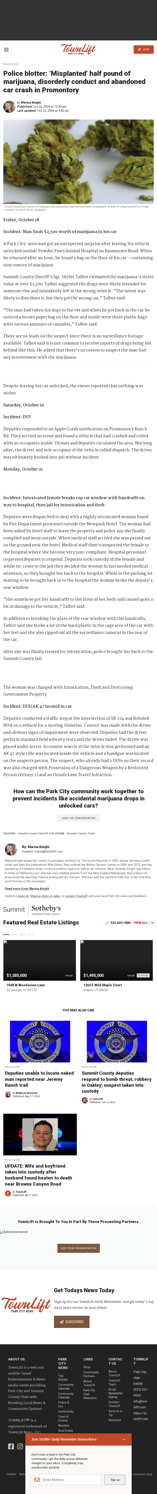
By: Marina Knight (35, 847)
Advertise (115, 1420)
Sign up (115, 1479)
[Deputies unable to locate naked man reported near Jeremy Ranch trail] (40, 1041)
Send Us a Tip (115, 1413)
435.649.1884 (120, 923)
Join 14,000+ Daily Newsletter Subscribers (63, 1439)
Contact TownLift (114, 1404)
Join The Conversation (78, 818)
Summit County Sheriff (33, 834)
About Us (16, 1359)
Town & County (63, 1418)
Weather (64, 1425)
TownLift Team (114, 1382)
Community (66, 1411)
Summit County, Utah (80, 834)
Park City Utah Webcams (90, 1394)
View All (141, 922)
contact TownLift (76, 896)
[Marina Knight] (10, 107)
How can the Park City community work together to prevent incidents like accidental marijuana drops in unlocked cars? (79, 798)
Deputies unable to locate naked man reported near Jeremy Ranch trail (39, 1079)
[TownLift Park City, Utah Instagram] (20, 1447)
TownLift (21, 1192)
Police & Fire (10, 64)
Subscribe (74, 1322)
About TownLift (89, 1383)
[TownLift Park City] (78, 49)
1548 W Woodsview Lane (26, 985)
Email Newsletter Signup (116, 1393)
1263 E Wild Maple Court (102, 985)
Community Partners (91, 1374)
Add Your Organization (78, 1248)
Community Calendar (66, 1386)
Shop (86, 1367)
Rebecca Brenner (27, 1093)
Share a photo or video (45, 896)
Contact (11, 1474)
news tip (23, 896)
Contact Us (115, 1361)
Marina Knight (31, 102)
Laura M (98, 1099)
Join (145, 49)
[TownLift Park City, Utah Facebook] (11, 1447)
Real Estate (65, 1431)
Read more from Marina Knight (27, 888)
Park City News (63, 1363)
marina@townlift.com (48, 851)
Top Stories (63, 1377)
